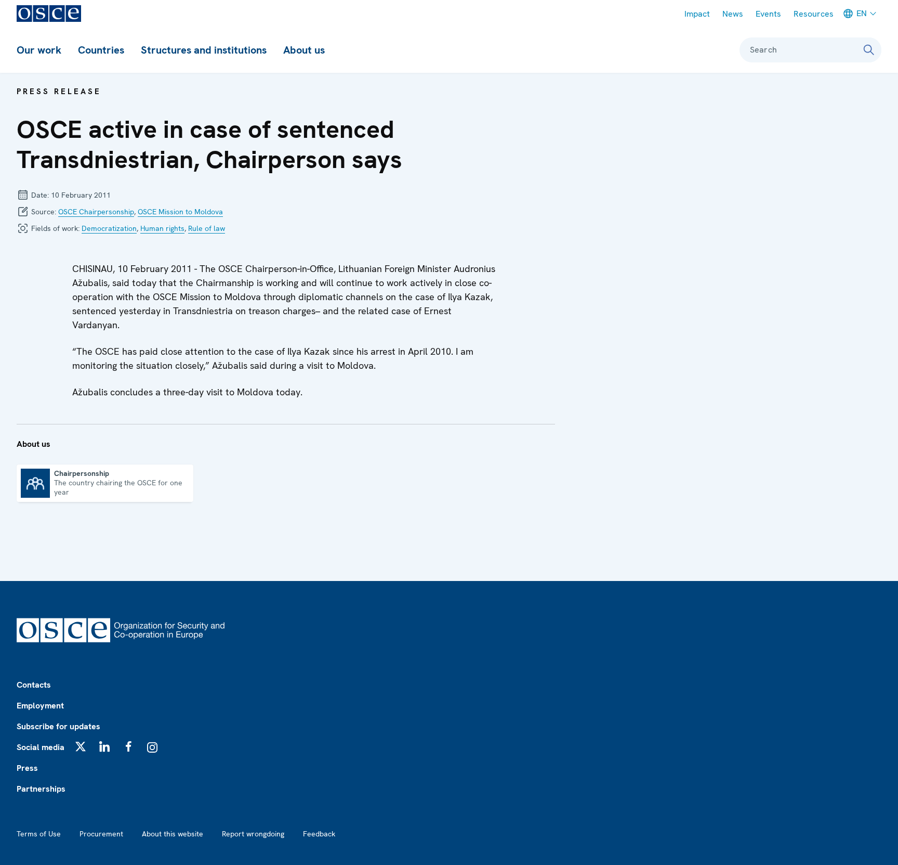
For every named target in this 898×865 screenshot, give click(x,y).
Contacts (34, 684)
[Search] (868, 49)
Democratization (109, 228)
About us (304, 50)
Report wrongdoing (253, 833)
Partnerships (41, 788)
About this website (172, 833)
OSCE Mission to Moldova (180, 211)
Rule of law (206, 228)
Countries (101, 50)
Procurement (101, 833)
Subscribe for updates (58, 726)
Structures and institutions (204, 50)
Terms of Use (39, 833)
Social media (40, 747)
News (732, 13)
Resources (814, 13)
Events (768, 13)
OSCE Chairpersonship (96, 211)
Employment (40, 705)
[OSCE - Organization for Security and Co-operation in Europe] (49, 13)
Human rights (162, 228)
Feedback (319, 833)
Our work (39, 50)
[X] (80, 746)
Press (27, 768)
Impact (697, 13)
